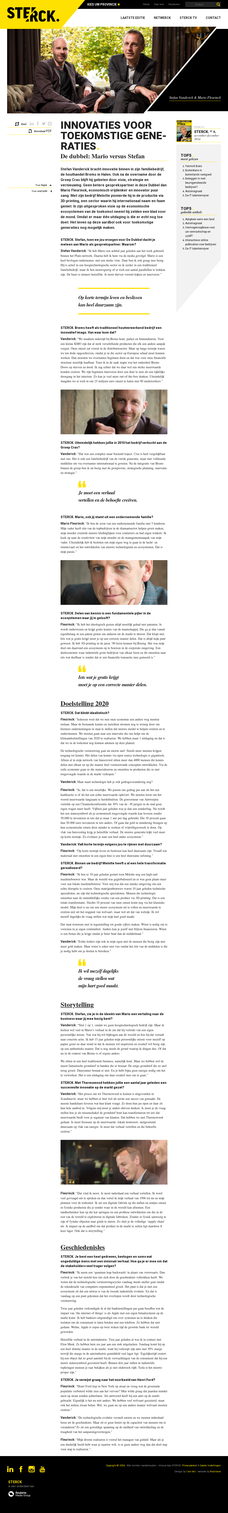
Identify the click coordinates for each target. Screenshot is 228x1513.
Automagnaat (193, 191)
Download (39, 131)
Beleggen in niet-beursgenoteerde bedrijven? (195, 183)
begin (44, 185)
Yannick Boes (193, 166)
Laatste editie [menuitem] (133, 18)
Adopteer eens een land (199, 219)
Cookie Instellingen (210, 1465)
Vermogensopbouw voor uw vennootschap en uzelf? (200, 231)
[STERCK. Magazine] (34, 14)
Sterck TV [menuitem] (188, 18)
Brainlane (215, 1471)
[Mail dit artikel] (50, 124)
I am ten (191, 1471)
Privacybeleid (189, 1465)
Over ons (159, 4)
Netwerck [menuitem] (162, 18)
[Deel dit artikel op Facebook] (38, 124)
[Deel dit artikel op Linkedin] (32, 124)
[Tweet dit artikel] (44, 124)
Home (146, 4)
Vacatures (174, 4)
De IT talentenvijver (197, 195)
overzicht (42, 191)
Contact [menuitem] (213, 18)
